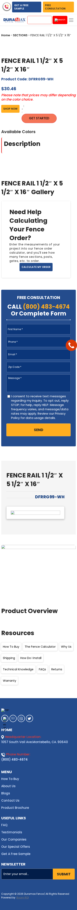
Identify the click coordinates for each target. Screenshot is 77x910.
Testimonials (11, 832)
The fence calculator (40, 647)
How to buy (11, 647)
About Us (8, 786)
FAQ (4, 825)
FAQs (42, 669)
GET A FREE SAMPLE (21, 7)
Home (5, 35)
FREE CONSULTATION (55, 7)
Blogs (5, 793)
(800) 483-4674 (14, 759)
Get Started (39, 118)
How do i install (30, 658)
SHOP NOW (10, 108)
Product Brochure (15, 808)
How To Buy (10, 779)
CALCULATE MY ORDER (36, 267)
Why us (66, 647)
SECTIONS (20, 35)
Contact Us (10, 800)
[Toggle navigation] (71, 20)
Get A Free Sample (15, 854)
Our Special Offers (15, 846)
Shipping (9, 658)
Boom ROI (22, 897)
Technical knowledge (18, 669)
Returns (56, 669)
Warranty (9, 681)
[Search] (60, 20)
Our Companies (13, 839)
